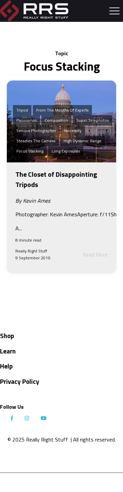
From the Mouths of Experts (62, 110)
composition (56, 120)
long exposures (66, 151)
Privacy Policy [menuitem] (19, 381)
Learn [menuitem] (8, 351)
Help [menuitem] (6, 366)
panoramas (26, 120)
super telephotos (92, 120)
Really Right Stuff (31, 251)
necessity (73, 130)
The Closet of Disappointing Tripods (56, 179)
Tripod (22, 110)
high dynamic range (82, 141)
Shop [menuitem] (7, 336)
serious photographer (36, 130)
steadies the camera (35, 141)
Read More (95, 254)
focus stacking (29, 151)
